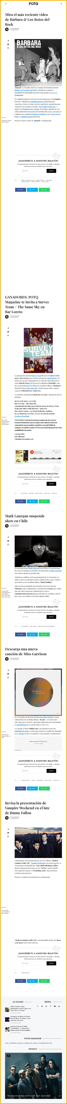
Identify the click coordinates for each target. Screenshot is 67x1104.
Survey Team (36, 376)
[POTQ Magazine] (33, 3)
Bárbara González (39, 114)
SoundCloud (21, 725)
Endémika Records (21, 731)
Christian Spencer (37, 102)
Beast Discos (52, 378)
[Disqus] (33, 218)
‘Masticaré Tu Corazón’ (30, 109)
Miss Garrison (48, 717)
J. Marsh (21, 734)
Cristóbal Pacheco (26, 117)
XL (37, 943)
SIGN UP (51, 171)
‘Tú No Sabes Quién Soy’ (47, 107)
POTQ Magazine (15, 28)
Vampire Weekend (37, 863)
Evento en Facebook (22, 416)
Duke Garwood (55, 571)
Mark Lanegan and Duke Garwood (46, 626)
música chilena (45, 181)
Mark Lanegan (33, 568)
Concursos (31, 493)
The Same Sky (32, 388)
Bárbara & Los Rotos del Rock (25, 90)
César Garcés (55, 114)
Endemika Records (25, 780)
